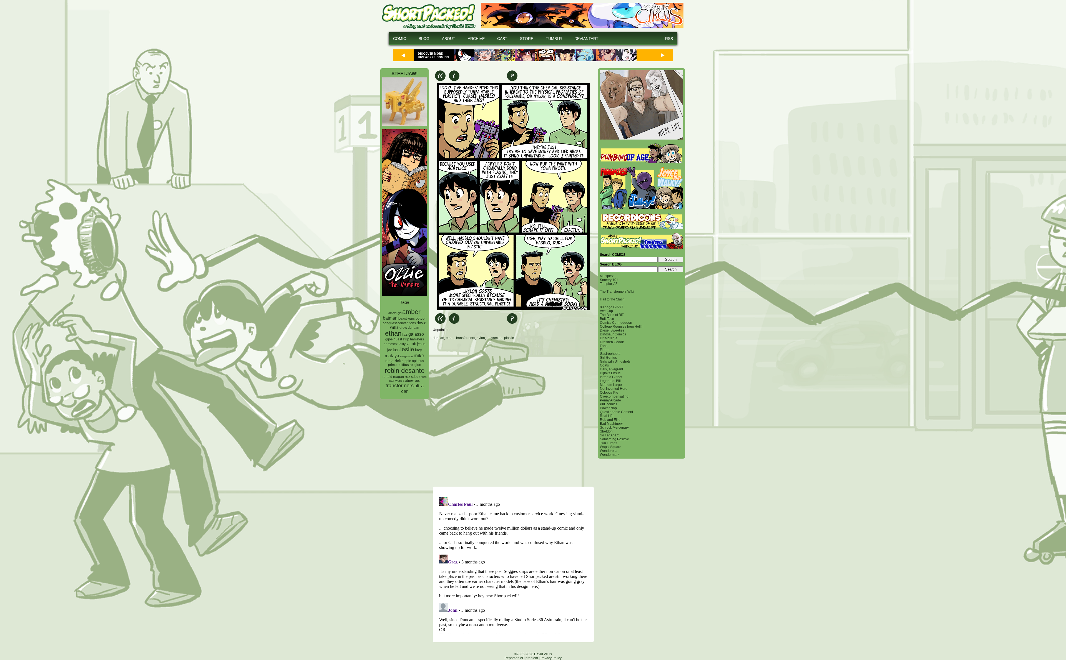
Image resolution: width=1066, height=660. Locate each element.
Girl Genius (608, 358)
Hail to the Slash (612, 299)
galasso (416, 334)
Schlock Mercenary (614, 427)
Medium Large (611, 385)
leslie (407, 349)
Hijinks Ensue (610, 373)
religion (415, 365)
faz (405, 334)
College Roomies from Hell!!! (621, 326)
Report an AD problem (521, 658)
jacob (411, 343)
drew (403, 328)
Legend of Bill (610, 381)
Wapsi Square (610, 447)
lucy (418, 350)
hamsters (417, 339)
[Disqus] (513, 413)
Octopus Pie (609, 393)
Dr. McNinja (608, 338)
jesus (421, 344)
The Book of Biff (611, 315)
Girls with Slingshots (615, 361)
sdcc (414, 376)
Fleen (604, 350)
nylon (481, 338)
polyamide (494, 338)
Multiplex (607, 276)
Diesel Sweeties (612, 330)
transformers (400, 385)
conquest (390, 323)
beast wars (406, 318)
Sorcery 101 (609, 280)
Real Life (607, 416)
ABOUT (448, 38)
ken (396, 349)
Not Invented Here (613, 389)
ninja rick (393, 361)
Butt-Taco (607, 319)
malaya (392, 355)
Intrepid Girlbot (611, 377)
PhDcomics (608, 404)
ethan (393, 333)
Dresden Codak (612, 342)
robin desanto (404, 370)
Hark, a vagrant (611, 369)
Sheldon (606, 431)
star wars (395, 380)
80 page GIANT (611, 307)
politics (403, 365)
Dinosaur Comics (613, 334)
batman (390, 318)
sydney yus (411, 381)
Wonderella (608, 451)
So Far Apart (609, 435)
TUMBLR (554, 38)
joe (389, 350)
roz (407, 377)
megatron (406, 356)
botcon (421, 318)
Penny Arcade (610, 400)
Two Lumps (608, 443)
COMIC (399, 38)
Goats (604, 365)
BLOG (424, 38)
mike (419, 355)
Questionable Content (616, 412)
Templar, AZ (608, 284)
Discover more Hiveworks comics (433, 55)
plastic (509, 338)
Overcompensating (614, 396)
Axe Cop (606, 311)
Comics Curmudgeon (616, 323)
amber (411, 311)
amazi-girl (394, 313)
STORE (526, 38)
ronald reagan (393, 377)
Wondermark (609, 455)
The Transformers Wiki (617, 292)
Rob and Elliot (610, 420)
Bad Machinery (611, 424)
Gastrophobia (610, 354)
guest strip (401, 339)
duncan (413, 328)
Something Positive (614, 439)
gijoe (389, 339)
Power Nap (608, 408)
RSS (669, 38)
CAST (502, 38)
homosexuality (395, 344)
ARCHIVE (476, 38)
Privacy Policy (551, 658)
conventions (407, 323)
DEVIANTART (586, 38)
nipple (406, 361)
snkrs (423, 376)
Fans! (604, 346)
